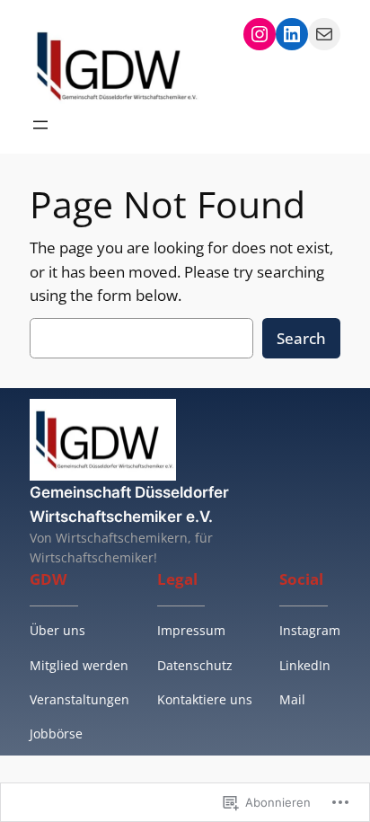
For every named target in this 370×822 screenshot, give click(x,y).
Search (301, 338)
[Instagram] (259, 34)
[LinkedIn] (292, 34)
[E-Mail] (324, 34)
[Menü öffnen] (40, 125)
